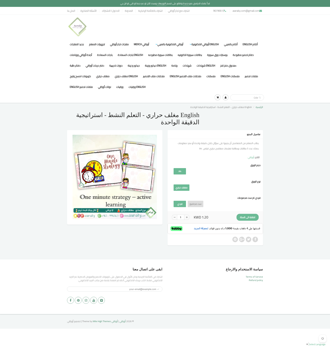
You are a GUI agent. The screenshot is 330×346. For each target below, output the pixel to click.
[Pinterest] (78, 300)
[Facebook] (70, 300)
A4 (180, 171)
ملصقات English (230, 76)
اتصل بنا (71, 11)
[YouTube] (93, 300)
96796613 (218, 11)
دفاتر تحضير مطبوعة (243, 54)
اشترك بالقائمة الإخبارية (150, 11)
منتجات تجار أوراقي (119, 44)
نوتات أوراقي (104, 86)
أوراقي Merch (141, 44)
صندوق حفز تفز (228, 65)
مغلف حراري (102, 76)
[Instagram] (85, 300)
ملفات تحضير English (81, 86)
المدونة (129, 11)
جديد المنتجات (77, 44)
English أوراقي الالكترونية (205, 44)
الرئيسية (259, 107)
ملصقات (211, 76)
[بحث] (260, 97)
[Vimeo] (101, 300)
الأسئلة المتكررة (88, 11)
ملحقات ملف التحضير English (185, 76)
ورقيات (119, 86)
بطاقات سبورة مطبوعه (160, 54)
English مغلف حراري (126, 76)
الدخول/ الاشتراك (110, 11)
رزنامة (174, 65)
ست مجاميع (195, 204)
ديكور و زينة (134, 65)
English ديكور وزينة (155, 65)
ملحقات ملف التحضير (154, 76)
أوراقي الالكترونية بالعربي (170, 44)
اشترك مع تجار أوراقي (179, 11)
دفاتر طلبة (75, 65)
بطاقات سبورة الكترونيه (190, 54)
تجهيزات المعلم (97, 44)
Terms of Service (254, 276)
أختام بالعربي (231, 44)
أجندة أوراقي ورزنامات (81, 54)
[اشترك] (158, 289)
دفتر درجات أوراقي (95, 65)
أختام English (250, 44)
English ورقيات (137, 86)
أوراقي (251, 157)
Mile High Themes (102, 321)
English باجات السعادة (130, 54)
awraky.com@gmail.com (246, 11)
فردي (180, 204)
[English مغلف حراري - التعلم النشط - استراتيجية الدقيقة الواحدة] (114, 177)
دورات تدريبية (116, 65)
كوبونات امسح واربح (80, 76)
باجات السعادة (105, 54)
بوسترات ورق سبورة (217, 54)
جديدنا (186, 3)
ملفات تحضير (251, 76)
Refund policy (256, 280)
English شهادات (206, 65)
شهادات (187, 65)
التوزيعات (161, 3)
